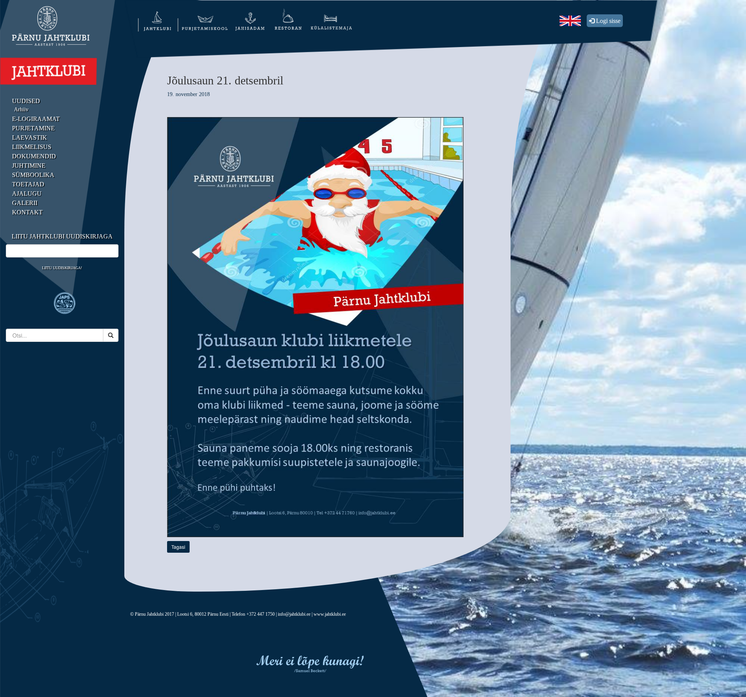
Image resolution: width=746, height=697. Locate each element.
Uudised (26, 101)
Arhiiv (21, 109)
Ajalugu (27, 193)
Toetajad (28, 184)
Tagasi (178, 546)
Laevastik (29, 137)
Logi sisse (607, 21)
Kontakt (27, 212)
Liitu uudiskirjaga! (62, 268)
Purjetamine (33, 128)
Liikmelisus (31, 147)
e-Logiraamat (36, 119)
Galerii (24, 203)
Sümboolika (33, 175)
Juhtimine (28, 165)
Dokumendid (34, 156)
